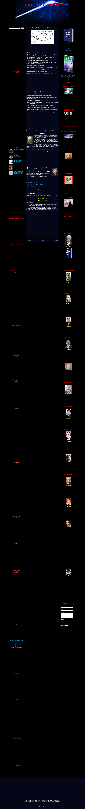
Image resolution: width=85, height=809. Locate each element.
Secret (51, 195)
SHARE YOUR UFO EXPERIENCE (31, 186)
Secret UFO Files (40, 13)
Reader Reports (23, 13)
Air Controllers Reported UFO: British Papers (33, 182)
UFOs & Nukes (55, 13)
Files (34, 195)
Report (48, 195)
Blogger (44, 806)
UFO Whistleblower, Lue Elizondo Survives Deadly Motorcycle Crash (18, 155)
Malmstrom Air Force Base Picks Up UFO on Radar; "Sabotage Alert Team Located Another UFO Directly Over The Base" (18, 173)
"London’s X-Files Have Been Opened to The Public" (34, 184)
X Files (56, 195)
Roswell (34, 13)
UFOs (50, 13)
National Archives (40, 195)
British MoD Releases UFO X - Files (42, 28)
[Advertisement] (42, 19)
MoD (36, 195)
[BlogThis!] (31, 193)
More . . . (27, 178)
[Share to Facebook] (34, 193)
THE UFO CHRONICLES (42, 5)
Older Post (57, 240)
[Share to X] (33, 193)
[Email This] (30, 193)
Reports (29, 13)
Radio (18, 13)
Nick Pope (45, 195)
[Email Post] (28, 193)
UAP (46, 13)
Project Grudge (12, 13)
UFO (53, 195)
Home (43, 240)
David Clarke (31, 195)
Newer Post (28, 240)
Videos (61, 13)
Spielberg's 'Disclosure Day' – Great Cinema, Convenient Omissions (18, 161)
